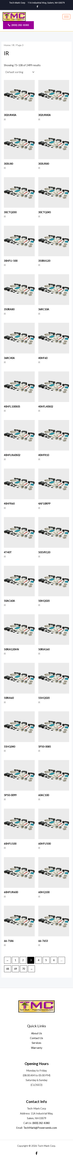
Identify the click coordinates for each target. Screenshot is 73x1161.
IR (13, 45)
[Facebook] (37, 6)
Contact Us (36, 1038)
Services (36, 1042)
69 (15, 968)
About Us (36, 1033)
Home (7, 45)
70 (23, 968)
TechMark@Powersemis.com (40, 1127)
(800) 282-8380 (41, 1122)
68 (7, 968)
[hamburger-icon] (66, 16)
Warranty (36, 1047)
